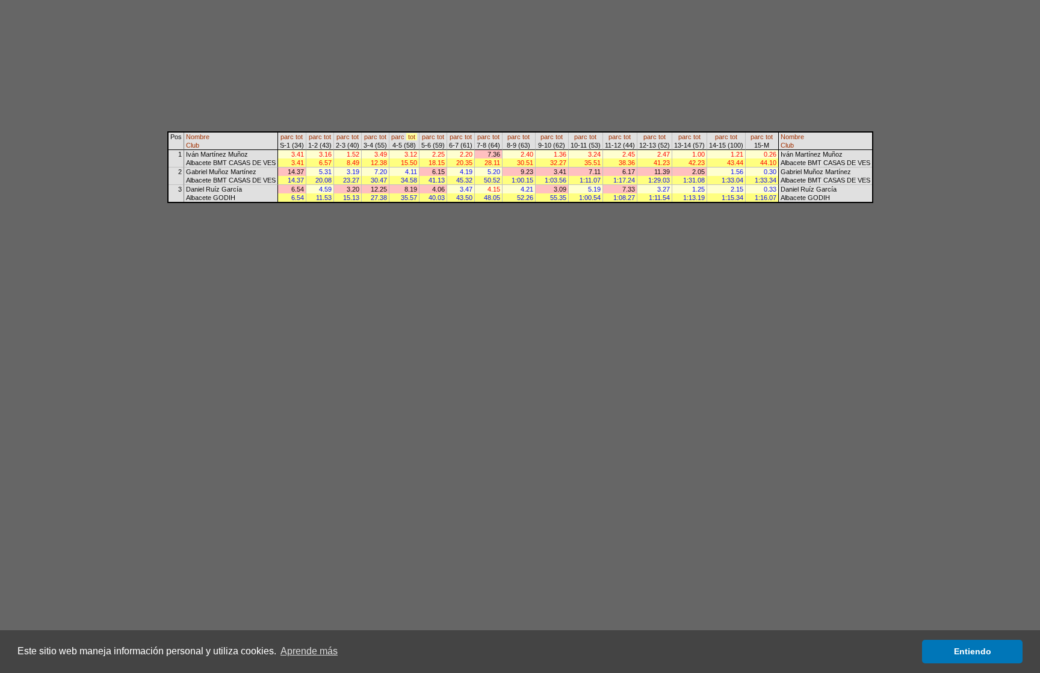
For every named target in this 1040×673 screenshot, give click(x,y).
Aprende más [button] (309, 651)
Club (192, 145)
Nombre (197, 136)
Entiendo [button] (972, 651)
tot (299, 136)
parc (287, 136)
